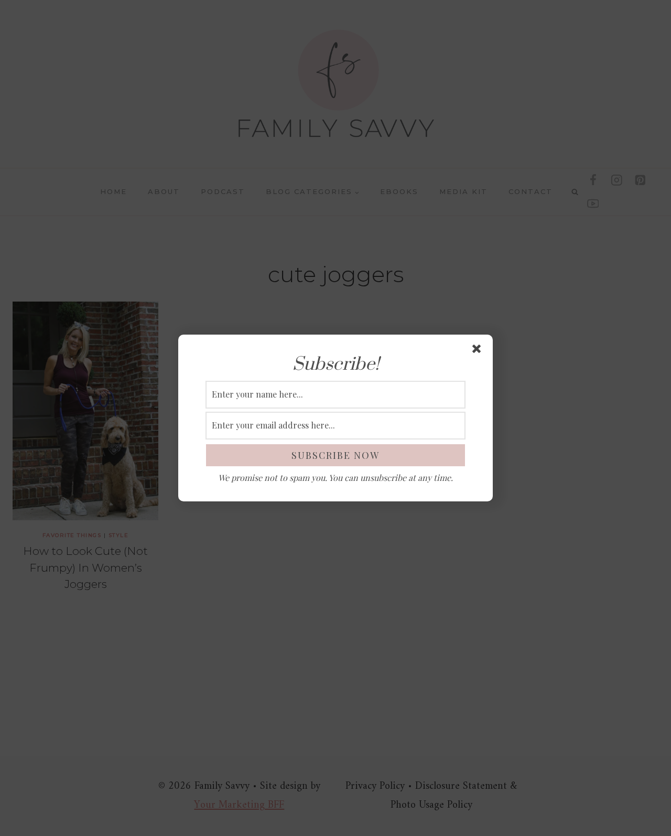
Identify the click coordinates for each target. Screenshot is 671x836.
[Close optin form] (478, 351)
